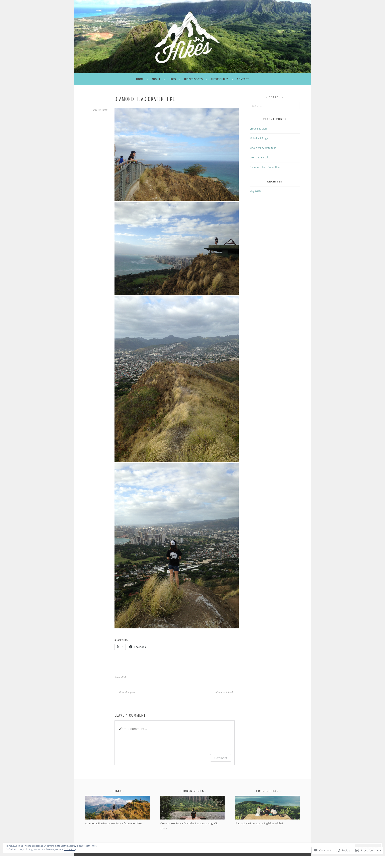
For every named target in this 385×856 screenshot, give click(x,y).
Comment (220, 758)
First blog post (126, 692)
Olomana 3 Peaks (225, 692)
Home (139, 79)
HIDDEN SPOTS (193, 79)
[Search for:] (275, 105)
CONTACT (243, 79)
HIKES (172, 79)
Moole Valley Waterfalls (263, 148)
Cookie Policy (70, 849)
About (156, 79)
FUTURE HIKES (220, 79)
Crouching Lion (258, 128)
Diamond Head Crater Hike (265, 167)
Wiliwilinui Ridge (259, 138)
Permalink (120, 677)
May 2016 (255, 191)
